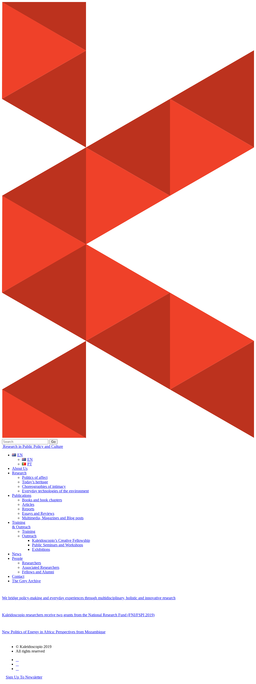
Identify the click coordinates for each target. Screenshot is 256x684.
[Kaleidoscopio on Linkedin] (17, 669)
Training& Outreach (21, 524)
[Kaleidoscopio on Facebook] (17, 660)
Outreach (29, 536)
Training (28, 531)
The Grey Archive (26, 581)
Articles (28, 504)
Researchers (31, 563)
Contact (18, 576)
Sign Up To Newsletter (24, 677)
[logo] (128, 437)
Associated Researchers (40, 567)
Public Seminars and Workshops (57, 545)
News (16, 554)
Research (19, 473)
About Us (20, 468)
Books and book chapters (42, 500)
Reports (28, 509)
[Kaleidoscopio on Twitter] (17, 664)
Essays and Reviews (38, 513)
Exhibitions (41, 549)
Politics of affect (35, 477)
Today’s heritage (35, 482)
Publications (21, 495)
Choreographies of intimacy (44, 486)
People (17, 558)
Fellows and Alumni (38, 572)
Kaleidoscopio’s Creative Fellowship (61, 540)
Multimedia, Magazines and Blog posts (53, 518)
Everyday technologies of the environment (55, 491)
